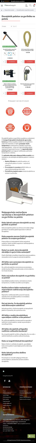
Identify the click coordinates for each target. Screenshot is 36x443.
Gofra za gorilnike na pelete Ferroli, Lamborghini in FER (27, 50)
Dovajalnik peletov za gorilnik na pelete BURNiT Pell (9, 50)
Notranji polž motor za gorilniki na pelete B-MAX (27, 84)
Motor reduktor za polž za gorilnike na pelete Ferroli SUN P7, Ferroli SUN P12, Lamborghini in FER (9, 85)
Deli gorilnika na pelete (9, 10)
